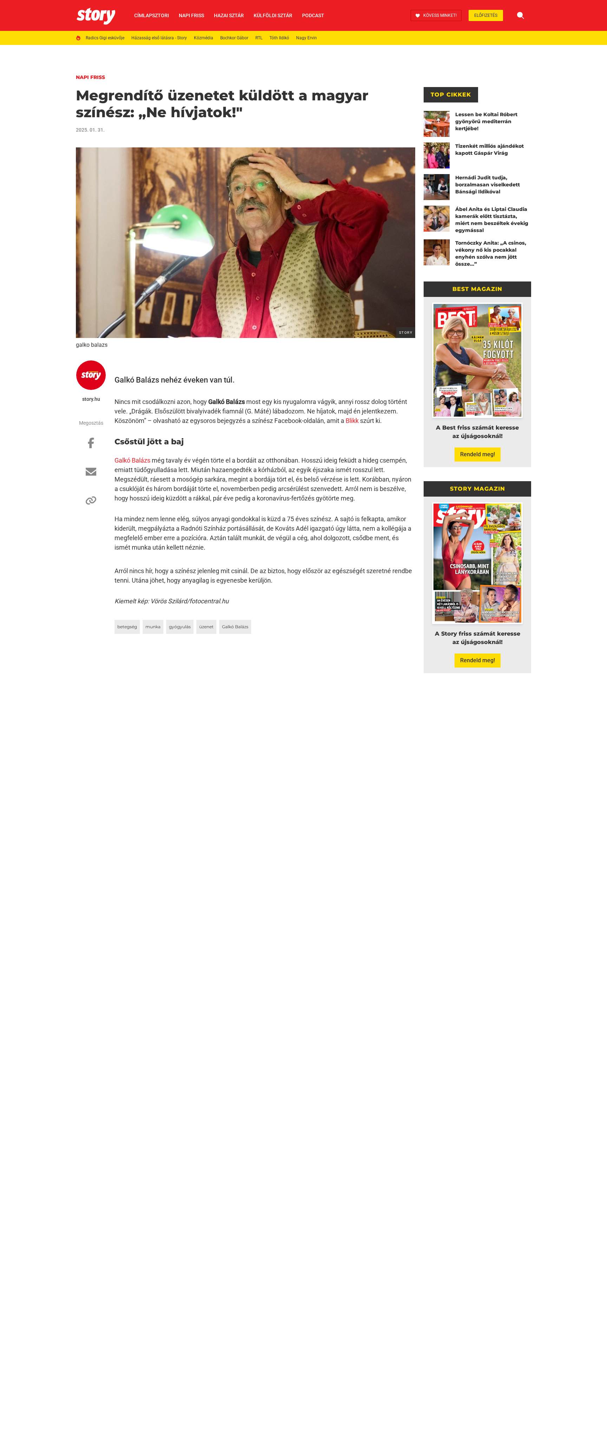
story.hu (91, 399)
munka (153, 626)
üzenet (206, 626)
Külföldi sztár (273, 15)
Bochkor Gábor (234, 37)
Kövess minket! (440, 15)
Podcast (313, 15)
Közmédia (203, 37)
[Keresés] (520, 15)
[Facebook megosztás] (91, 446)
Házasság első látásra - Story (159, 37)
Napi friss (191, 15)
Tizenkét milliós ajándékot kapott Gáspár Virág (489, 149)
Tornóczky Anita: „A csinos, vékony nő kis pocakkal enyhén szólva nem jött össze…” (490, 253)
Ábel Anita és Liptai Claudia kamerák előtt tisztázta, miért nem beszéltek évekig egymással (491, 219)
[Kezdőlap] (96, 15)
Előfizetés (485, 15)
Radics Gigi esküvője (105, 37)
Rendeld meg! (477, 454)
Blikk (352, 420)
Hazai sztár (229, 15)
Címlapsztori (151, 15)
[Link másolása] (91, 504)
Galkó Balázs (132, 460)
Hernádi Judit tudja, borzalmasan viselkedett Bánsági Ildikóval (487, 184)
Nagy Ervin (306, 37)
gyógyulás (180, 626)
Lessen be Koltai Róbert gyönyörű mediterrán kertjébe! (486, 121)
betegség (127, 626)
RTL (258, 37)
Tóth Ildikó (279, 37)
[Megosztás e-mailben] (91, 475)
